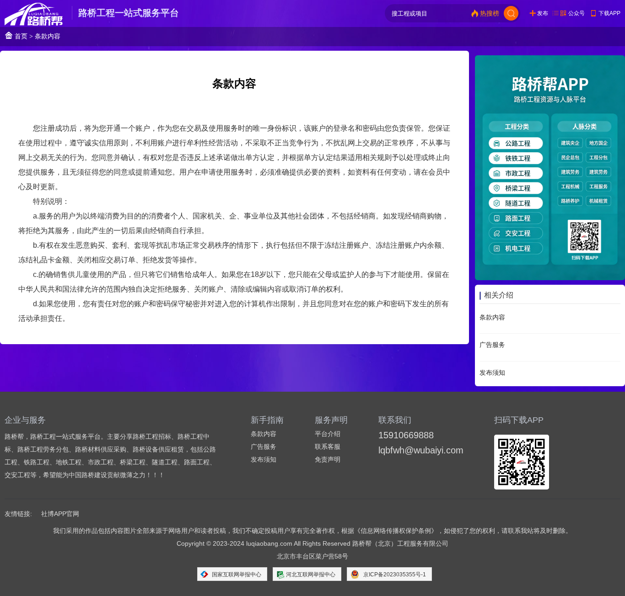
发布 (542, 13)
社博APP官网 (60, 513)
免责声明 (327, 459)
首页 (20, 36)
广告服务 (492, 345)
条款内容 (492, 317)
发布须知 (492, 372)
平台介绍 (327, 433)
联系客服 (327, 446)
